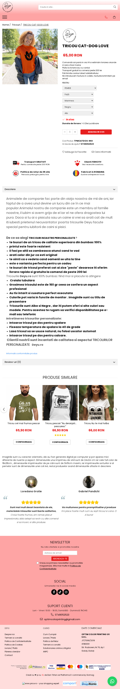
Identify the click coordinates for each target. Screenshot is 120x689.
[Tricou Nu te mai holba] (96, 402)
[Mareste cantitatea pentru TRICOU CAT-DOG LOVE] (75, 131)
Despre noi (10, 634)
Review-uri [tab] (13, 362)
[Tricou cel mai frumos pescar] (23, 402)
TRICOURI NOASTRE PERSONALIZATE (52, 238)
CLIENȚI (46, 628)
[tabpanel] (30, 56)
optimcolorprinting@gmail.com (61, 619)
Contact (9, 655)
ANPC (45, 651)
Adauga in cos (96, 132)
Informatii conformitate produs (21, 353)
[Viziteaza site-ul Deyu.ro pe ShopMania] (89, 683)
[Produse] (5, 18)
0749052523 (61, 614)
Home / (6, 24)
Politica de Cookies (14, 644)
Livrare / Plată (11, 648)
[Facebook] (54, 592)
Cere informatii (102, 151)
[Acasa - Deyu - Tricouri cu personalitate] (18, 7)
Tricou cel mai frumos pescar (24, 423)
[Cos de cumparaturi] (114, 17)
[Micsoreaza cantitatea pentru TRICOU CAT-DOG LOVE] (64, 131)
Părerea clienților (12, 651)
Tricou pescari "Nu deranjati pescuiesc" (60, 424)
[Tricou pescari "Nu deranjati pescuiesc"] (60, 402)
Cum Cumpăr (49, 634)
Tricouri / (17, 24)
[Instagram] (66, 592)
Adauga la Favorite (75, 151)
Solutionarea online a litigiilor (57, 648)
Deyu (7, 628)
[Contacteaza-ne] (106, 17)
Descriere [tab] (10, 189)
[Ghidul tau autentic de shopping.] (70, 683)
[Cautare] (115, 7)
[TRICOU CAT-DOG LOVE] (30, 56)
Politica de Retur (50, 641)
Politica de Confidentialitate (18, 641)
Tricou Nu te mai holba (96, 423)
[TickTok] (60, 592)
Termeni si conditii (13, 637)
